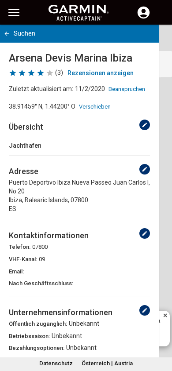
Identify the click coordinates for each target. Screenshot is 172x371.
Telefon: (19, 247)
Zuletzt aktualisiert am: (41, 88)
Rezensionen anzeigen (100, 73)
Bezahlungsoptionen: (36, 348)
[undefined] (144, 125)
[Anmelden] (143, 17)
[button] (161, 331)
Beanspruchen (126, 89)
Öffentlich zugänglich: (38, 323)
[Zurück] (7, 34)
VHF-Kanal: (23, 259)
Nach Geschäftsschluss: (41, 283)
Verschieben (95, 106)
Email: (16, 271)
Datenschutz (56, 363)
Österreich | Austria (107, 363)
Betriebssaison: (29, 336)
